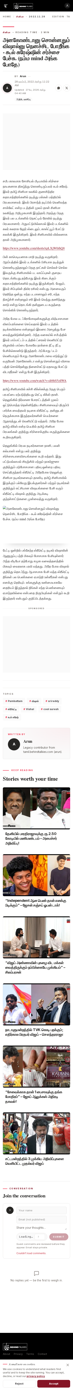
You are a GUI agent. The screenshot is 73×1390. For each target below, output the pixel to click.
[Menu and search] (5, 5)
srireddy (52, 701)
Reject (19, 1383)
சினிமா (20, 16)
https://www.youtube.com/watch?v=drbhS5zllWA (35, 380)
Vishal (29, 709)
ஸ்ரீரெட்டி (11, 709)
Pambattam (14, 701)
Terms (30, 1353)
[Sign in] (67, 5)
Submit (59, 1236)
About (6, 1353)
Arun (23, 76)
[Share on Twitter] (66, 88)
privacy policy (36, 1376)
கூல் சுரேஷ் (11, 717)
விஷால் (34, 701)
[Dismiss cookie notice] (67, 1365)
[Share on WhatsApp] (58, 88)
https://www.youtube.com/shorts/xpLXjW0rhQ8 (34, 248)
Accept (54, 1383)
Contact (42, 1353)
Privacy (18, 1353)
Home (7, 16)
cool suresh (50, 709)
